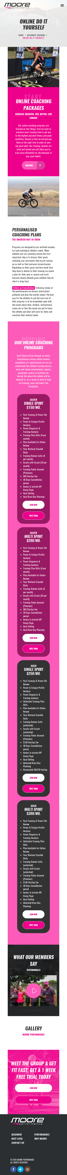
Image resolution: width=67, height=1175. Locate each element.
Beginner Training (36, 35)
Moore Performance (25, 1159)
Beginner (17, 1134)
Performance (42, 1134)
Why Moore (40, 1138)
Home (21, 35)
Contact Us (18, 1142)
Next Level (17, 1138)
